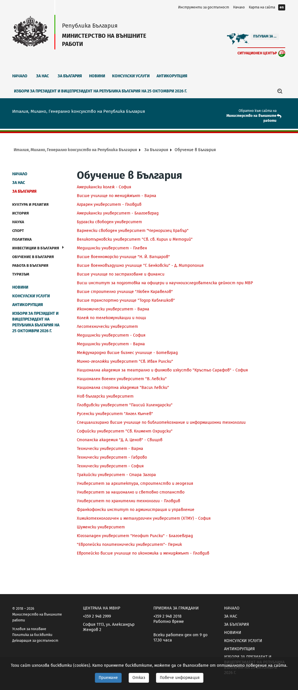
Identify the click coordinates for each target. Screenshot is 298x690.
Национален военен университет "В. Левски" (122, 378)
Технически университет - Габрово (112, 457)
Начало (239, 7)
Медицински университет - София (111, 335)
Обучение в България (33, 257)
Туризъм (20, 274)
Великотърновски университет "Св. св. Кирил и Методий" (135, 239)
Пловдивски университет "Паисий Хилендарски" (125, 405)
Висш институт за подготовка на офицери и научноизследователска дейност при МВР (165, 282)
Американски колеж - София (104, 187)
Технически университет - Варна (110, 448)
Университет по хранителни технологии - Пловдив (128, 500)
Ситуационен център (257, 53)
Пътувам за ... (264, 36)
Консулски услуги (131, 76)
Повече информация (180, 677)
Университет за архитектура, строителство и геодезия (135, 483)
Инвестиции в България (35, 248)
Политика (22, 239)
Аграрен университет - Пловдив (109, 204)
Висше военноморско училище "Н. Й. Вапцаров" (123, 256)
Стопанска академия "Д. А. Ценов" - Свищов (119, 439)
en (282, 7)
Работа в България (30, 265)
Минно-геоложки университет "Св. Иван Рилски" (125, 361)
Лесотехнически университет (107, 326)
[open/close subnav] (63, 247)
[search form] (280, 91)
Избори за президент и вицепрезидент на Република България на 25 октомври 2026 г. (100, 91)
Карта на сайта (262, 7)
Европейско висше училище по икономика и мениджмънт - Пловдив (143, 553)
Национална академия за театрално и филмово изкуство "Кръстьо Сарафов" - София (163, 370)
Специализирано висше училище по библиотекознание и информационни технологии (161, 422)
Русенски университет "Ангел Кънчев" (115, 413)
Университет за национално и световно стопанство (131, 492)
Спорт (18, 230)
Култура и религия (30, 204)
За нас (42, 76)
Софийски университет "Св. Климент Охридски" (125, 431)
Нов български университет (105, 396)
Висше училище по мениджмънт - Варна (116, 195)
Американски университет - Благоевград (118, 213)
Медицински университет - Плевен (112, 248)
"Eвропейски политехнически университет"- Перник (129, 544)
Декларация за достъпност (35, 641)
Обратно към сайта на (257, 111)
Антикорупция (172, 76)
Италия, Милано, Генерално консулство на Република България (75, 149)
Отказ (138, 677)
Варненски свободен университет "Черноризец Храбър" (133, 230)
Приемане (108, 677)
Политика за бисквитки (32, 635)
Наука (18, 222)
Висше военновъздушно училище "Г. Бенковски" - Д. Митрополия (140, 265)
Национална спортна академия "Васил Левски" (123, 387)
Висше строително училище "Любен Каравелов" (125, 291)
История (20, 213)
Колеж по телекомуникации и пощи (111, 317)
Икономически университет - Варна (113, 309)
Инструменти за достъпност (203, 7)
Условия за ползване (29, 629)
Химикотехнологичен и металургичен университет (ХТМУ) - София (144, 518)
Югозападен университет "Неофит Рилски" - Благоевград (135, 535)
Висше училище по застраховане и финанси (120, 274)
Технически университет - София (110, 466)
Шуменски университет (101, 527)
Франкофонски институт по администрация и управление (135, 509)
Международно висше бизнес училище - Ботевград (127, 352)
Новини (97, 76)
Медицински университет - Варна (111, 344)
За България (70, 76)
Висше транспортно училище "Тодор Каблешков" (126, 300)
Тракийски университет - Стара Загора (116, 474)
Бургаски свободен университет (109, 221)
